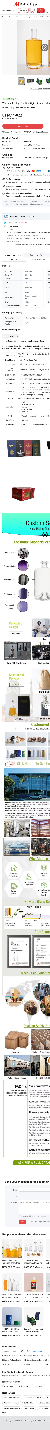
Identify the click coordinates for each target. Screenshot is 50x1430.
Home (4, 17)
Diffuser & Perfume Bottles (11, 1360)
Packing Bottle (29, 17)
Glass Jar (26, 1364)
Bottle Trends (43, 1408)
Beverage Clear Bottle (12, 1408)
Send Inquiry (23, 126)
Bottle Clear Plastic (28, 1403)
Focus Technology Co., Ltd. (29, 1421)
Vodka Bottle (23, 1386)
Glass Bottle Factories (33, 1397)
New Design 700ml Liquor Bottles (34, 1356)
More (4, 1413)
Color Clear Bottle (10, 1403)
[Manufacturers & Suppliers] (25, 4)
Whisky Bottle (9, 1386)
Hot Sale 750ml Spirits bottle (12, 1356)
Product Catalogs (35, 1351)
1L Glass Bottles (8, 1364)
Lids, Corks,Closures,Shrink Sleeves (34, 1360)
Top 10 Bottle (29, 1408)
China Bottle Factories (12, 1397)
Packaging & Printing (15, 17)
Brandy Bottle (38, 1386)
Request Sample (42, 132)
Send (22, 1221)
